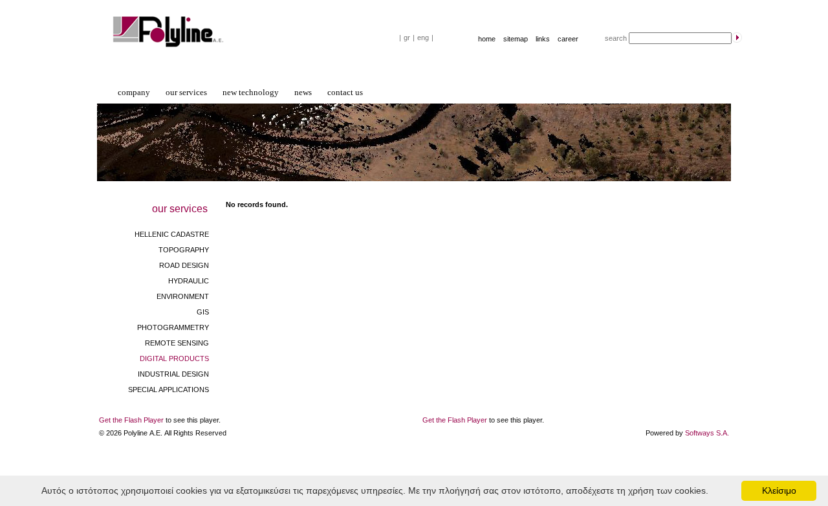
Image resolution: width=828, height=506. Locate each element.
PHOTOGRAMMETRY (173, 327)
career (568, 39)
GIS (203, 312)
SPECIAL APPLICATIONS (168, 389)
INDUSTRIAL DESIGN (173, 374)
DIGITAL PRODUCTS (174, 358)
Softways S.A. (707, 433)
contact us (345, 92)
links (543, 39)
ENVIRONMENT (183, 296)
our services (186, 92)
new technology (251, 92)
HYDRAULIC (188, 281)
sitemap (515, 39)
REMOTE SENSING (177, 343)
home (487, 39)
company (134, 92)
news (303, 92)
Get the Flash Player (131, 420)
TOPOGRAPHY (183, 250)
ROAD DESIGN (184, 265)
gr (407, 37)
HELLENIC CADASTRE (172, 234)
